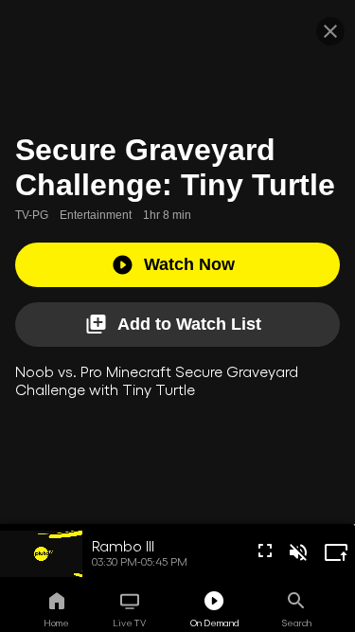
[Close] (330, 31)
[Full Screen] (265, 550)
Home (56, 622)
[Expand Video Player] (336, 552)
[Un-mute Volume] (298, 552)
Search (296, 622)
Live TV (129, 622)
